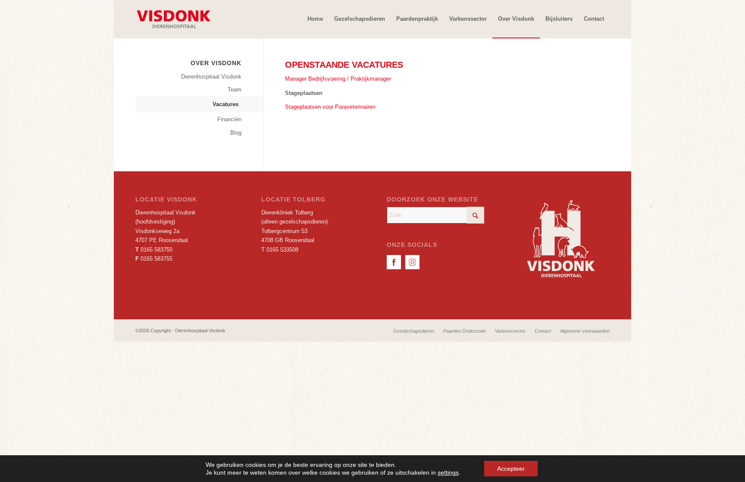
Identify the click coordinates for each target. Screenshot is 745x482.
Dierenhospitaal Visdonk (211, 76)
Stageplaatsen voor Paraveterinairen (330, 107)
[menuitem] (315, 19)
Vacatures (225, 104)
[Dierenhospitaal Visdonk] (173, 19)
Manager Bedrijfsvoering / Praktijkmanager (338, 79)
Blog (235, 132)
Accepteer (511, 468)
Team (234, 89)
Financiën (229, 119)
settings (448, 472)
